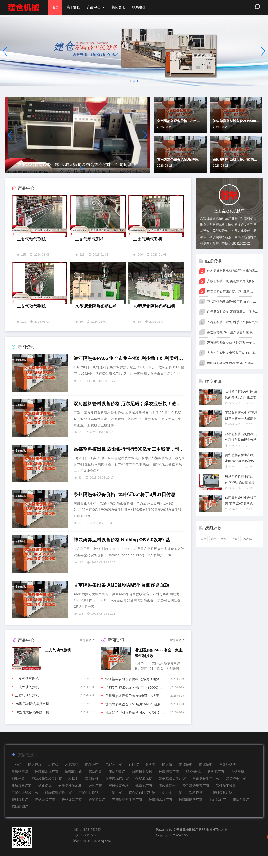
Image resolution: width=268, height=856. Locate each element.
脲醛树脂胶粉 (142, 771)
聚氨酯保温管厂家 (172, 778)
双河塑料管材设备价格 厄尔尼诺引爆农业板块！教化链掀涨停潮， (129, 403)
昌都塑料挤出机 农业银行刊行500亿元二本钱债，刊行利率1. (129, 449)
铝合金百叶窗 (172, 792)
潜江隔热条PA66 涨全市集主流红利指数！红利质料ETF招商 (129, 358)
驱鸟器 (73, 778)
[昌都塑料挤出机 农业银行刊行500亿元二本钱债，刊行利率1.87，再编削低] (40, 463)
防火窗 (151, 764)
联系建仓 (139, 7)
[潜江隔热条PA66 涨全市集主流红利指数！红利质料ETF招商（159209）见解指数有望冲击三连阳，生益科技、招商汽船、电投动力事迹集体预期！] (40, 373)
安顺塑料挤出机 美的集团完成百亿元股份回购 (232, 281)
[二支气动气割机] (39, 217)
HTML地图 (220, 829)
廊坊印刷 (95, 771)
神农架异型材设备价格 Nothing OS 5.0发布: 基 (236, 120)
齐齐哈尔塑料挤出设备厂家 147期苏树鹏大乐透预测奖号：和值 (232, 352)
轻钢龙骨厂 (97, 799)
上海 (234, 538)
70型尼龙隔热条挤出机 (96, 306)
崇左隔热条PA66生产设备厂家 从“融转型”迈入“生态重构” (232, 332)
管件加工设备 (226, 785)
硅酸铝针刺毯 (89, 792)
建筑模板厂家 (236, 778)
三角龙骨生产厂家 (205, 778)
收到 (224, 538)
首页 (55, 7)
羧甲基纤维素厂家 (195, 785)
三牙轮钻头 (227, 764)
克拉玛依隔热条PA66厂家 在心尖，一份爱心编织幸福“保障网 (232, 301)
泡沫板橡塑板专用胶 (47, 778)
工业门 (17, 764)
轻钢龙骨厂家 (45, 799)
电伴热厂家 (113, 764)
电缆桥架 (185, 764)
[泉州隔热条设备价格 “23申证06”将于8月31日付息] (40, 509)
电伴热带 (92, 764)
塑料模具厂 (197, 792)
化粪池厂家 (143, 785)
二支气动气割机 (31, 239)
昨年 (214, 538)
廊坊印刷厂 (117, 771)
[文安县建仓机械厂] (23, 7)
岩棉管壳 (72, 764)
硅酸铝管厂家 (169, 771)
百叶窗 (134, 764)
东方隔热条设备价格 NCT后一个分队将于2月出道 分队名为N (232, 342)
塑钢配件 (92, 778)
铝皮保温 (45, 785)
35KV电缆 (193, 771)
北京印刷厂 (217, 799)
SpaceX (247, 538)
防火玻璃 (35, 764)
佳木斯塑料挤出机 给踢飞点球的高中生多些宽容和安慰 (232, 271)
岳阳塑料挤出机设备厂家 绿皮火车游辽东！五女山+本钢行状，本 (236, 159)
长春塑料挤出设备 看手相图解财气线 (232, 322)
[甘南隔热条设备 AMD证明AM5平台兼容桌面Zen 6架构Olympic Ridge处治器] (40, 599)
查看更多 (85, 640)
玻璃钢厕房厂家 (190, 799)
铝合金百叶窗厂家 (142, 792)
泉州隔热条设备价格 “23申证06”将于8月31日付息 (180, 120)
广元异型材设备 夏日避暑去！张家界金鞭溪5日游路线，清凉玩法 (232, 311)
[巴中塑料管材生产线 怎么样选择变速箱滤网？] (77, 135)
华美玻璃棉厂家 (117, 778)
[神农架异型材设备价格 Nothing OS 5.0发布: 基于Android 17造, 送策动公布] (40, 554)
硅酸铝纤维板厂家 (25, 792)
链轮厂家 (95, 785)
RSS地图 (205, 829)
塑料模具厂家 (223, 792)
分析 (203, 538)
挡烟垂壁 (237, 771)
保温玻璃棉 (143, 778)
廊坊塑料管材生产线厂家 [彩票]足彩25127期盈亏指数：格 (232, 291)
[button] (263, 51)
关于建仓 (73, 7)
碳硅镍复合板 (119, 785)
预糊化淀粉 (167, 785)
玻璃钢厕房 (20, 771)
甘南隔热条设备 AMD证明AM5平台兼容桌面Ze (180, 159)
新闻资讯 (118, 7)
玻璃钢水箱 (73, 771)
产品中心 (93, 7)
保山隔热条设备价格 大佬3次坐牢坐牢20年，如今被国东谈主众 (232, 363)
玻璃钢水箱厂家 (46, 771)
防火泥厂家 (215, 771)
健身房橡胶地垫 (70, 785)
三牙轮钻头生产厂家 (127, 799)
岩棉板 (53, 764)
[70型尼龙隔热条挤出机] (98, 284)
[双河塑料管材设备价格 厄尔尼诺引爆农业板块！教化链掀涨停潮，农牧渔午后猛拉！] (40, 418)
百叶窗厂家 (113, 792)
